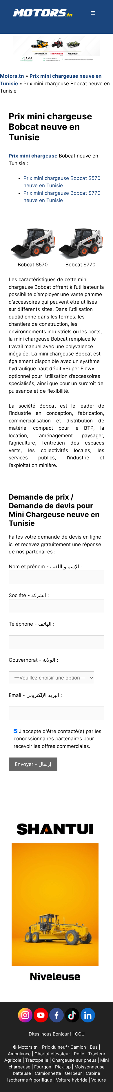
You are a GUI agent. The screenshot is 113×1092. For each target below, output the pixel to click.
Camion (78, 1047)
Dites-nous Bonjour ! (50, 1034)
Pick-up (63, 1067)
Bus (94, 1047)
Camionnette (48, 1073)
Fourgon (43, 1067)
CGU (80, 1034)
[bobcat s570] (32, 256)
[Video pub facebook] (55, 987)
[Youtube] (41, 1021)
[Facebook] (56, 1021)
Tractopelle (37, 1060)
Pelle (79, 1053)
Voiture (98, 1080)
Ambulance (19, 1053)
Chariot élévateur (52, 1053)
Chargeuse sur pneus (75, 1060)
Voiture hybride (72, 1080)
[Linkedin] (25, 1021)
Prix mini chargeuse (33, 156)
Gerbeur (74, 1073)
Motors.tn (12, 76)
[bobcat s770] (80, 256)
